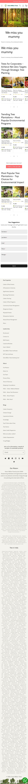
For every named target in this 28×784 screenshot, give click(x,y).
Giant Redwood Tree (21, 619)
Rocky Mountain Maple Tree (7, 715)
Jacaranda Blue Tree (5, 652)
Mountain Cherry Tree (6, 684)
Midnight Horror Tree (22, 680)
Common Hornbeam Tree (19, 595)
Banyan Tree (23, 563)
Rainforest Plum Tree (6, 708)
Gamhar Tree (14, 619)
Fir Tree (15, 616)
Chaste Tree (16, 585)
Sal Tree (17, 718)
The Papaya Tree (8, 750)
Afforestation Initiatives (9, 288)
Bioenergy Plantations (8, 295)
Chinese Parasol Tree (13, 588)
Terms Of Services (7, 381)
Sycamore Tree (11, 743)
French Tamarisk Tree (6, 619)
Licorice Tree (18, 670)
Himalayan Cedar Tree (21, 631)
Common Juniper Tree (7, 596)
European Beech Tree (6, 611)
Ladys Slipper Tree (7, 666)
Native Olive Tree (18, 688)
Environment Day (21, 538)
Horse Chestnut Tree (6, 635)
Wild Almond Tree (22, 765)
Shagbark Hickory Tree (21, 725)
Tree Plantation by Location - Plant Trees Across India (15, 500)
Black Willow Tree (10, 571)
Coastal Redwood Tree (12, 592)
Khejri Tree (16, 664)
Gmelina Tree (4, 621)
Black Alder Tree (20, 568)
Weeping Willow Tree (15, 761)
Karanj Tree (22, 661)
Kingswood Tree (12, 665)
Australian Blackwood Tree (10, 559)
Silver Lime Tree (20, 729)
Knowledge (6, 419)
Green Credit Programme (9, 430)
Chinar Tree (14, 587)
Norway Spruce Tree (5, 690)
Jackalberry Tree (14, 652)
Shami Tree (11, 726)
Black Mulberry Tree (19, 569)
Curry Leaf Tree (14, 600)
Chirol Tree (21, 589)
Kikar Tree (6, 665)
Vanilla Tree (23, 757)
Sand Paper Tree (6, 719)
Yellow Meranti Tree (18, 769)
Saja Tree (13, 718)
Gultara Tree (11, 628)
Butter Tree (13, 576)
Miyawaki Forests (7, 312)
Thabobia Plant (18, 746)
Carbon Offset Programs (9, 302)
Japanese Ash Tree (13, 653)
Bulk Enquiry (6, 340)
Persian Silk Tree (16, 698)
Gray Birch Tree (12, 624)
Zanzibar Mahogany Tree (21, 771)
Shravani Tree (16, 727)
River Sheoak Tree (21, 714)
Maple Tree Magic (7, 677)
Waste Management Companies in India (9, 542)
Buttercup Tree (18, 576)
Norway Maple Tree (22, 689)
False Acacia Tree (16, 613)
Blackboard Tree (18, 571)
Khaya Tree (11, 664)
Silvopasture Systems (8, 316)
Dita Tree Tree (16, 603)
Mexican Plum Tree (13, 680)
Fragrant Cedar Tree (21, 617)
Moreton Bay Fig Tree (6, 682)
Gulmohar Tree (4, 628)
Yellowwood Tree (18, 770)
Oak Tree (18, 690)
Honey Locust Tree (21, 633)
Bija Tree (9, 568)
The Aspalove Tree (9, 747)
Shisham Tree (10, 727)
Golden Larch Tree (14, 623)
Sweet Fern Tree (22, 742)
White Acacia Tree (12, 762)
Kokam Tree (18, 665)
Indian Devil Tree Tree (6, 640)
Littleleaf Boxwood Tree (12, 672)
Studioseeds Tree (8, 739)
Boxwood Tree (15, 572)
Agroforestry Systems (8, 291)
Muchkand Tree (16, 685)
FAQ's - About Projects (8, 395)
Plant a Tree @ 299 (14, 166)
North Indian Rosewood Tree (12, 689)
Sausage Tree (17, 722)
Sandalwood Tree (13, 719)
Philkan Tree (16, 700)
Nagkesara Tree (17, 686)
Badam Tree (4, 562)
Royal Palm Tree (18, 717)
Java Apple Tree (22, 657)
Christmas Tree (15, 591)
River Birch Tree (5, 714)
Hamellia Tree (7, 629)
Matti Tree (18, 677)
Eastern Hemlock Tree (20, 605)
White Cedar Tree (20, 762)
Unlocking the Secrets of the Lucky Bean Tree (11, 757)
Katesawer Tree (16, 662)
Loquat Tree (6, 673)
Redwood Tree (23, 713)
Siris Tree (8, 730)
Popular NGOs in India (7, 536)
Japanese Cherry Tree (15, 654)
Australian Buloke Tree (20, 559)
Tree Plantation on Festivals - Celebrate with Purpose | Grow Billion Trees (13, 511)
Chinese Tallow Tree (5, 589)
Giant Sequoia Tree (5, 620)
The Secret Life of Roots (9, 751)
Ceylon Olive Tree (9, 584)
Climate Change (7, 412)
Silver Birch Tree (7, 729)
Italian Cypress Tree (14, 650)
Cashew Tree (11, 581)
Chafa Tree (16, 584)
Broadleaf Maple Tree (15, 573)
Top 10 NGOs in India (12, 537)
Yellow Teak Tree (11, 770)
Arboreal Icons (21, 556)
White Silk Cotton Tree (13, 765)
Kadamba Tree (21, 660)
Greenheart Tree (11, 625)
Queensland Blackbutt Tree (20, 704)
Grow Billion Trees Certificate (10, 350)
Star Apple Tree (18, 737)
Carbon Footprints (7, 409)
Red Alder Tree (14, 708)
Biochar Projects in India (20, 541)
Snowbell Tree (23, 731)
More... (4, 323)
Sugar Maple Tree (15, 739)
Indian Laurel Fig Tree (6, 642)
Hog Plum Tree (8, 633)
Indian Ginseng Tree (13, 641)
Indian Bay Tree (23, 635)
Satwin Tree (11, 722)
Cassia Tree (16, 581)
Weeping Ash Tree (21, 759)
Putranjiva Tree (11, 704)
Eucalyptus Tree (13, 609)
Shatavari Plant (17, 726)
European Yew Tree (20, 612)
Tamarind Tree (6, 745)
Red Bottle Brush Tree (13, 709)
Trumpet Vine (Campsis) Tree (15, 754)
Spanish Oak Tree (15, 735)
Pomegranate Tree (14, 701)
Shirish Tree (4, 727)
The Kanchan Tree (11, 749)
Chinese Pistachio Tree (22, 588)
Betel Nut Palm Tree (10, 567)
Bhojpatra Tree (18, 567)
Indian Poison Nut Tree (18, 645)
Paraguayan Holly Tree (14, 696)
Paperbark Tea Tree (5, 696)
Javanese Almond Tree (6, 658)
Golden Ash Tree (12, 621)
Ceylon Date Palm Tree (14, 583)
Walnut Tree (20, 758)
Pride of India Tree (11, 702)
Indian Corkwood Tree (20, 638)
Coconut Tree (9, 593)
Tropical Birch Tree (5, 754)
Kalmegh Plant (10, 661)
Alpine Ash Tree (17, 554)
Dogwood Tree (5, 604)
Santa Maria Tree (21, 719)
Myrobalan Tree (5, 686)
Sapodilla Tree (6, 721)
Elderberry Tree (7, 608)
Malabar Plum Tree (17, 674)
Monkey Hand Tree (11, 681)
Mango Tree (6, 676)
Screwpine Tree (23, 723)
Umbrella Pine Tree (21, 755)
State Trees (24, 737)
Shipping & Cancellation (9, 385)
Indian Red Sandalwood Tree (13, 646)
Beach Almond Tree (10, 565)
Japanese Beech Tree (22, 653)
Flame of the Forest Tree (12, 617)
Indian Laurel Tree (15, 642)
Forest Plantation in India (12, 538)
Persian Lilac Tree (8, 698)
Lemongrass (12, 670)
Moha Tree (5, 681)
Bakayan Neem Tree (21, 562)
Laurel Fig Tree (12, 668)
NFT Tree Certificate (8, 354)
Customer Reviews (7, 343)
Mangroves (20, 676)
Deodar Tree (4, 601)
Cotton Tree (10, 597)
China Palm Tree (8, 587)
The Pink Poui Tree (15, 750)
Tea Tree (12, 745)
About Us (5, 371)
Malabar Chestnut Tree (8, 674)
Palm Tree (12, 693)
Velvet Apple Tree (5, 758)
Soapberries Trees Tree (14, 733)
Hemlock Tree (7, 631)
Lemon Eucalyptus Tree (11, 669)
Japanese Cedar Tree (6, 654)
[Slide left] (10, 107)
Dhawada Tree (9, 603)
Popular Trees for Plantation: (7, 551)
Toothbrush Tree (23, 753)
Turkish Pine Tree (13, 755)
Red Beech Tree (21, 708)
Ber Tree (4, 567)
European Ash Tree (21, 609)
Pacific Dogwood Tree (15, 692)
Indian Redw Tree (23, 646)
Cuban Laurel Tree (15, 599)
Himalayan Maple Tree (15, 632)
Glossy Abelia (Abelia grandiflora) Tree (18, 620)
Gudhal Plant (23, 625)
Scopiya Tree (16, 723)
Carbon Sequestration (8, 437)
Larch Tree (14, 666)
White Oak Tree (20, 763)
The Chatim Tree (17, 747)
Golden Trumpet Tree (23, 623)
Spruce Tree (12, 737)
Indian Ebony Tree (14, 640)
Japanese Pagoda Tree (17, 656)
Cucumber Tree (7, 600)
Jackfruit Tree (20, 652)
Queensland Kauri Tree (6, 705)
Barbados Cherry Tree (18, 564)
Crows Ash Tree (7, 599)
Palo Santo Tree (18, 693)
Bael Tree (9, 562)
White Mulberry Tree (12, 763)
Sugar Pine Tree (23, 739)
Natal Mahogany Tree (9, 688)
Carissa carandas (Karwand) (16, 580)
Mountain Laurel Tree (8, 685)
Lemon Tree (19, 669)
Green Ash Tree (19, 624)
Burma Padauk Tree (22, 575)
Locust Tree (20, 672)
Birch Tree (14, 568)
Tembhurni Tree (11, 746)
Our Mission (6, 367)
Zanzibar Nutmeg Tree (11, 773)
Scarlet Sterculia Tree (8, 723)
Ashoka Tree (20, 558)
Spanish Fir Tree (8, 735)
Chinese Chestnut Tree (21, 587)
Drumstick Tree (18, 604)
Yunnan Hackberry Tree (10, 771)
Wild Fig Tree (21, 766)
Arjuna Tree (15, 558)
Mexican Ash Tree (12, 678)
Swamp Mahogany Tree (12, 741)
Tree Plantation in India (16, 536)
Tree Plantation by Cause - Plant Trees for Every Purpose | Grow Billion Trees (14, 499)
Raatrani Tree (18, 706)
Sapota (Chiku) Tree (13, 721)
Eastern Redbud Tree (6, 607)
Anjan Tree (15, 555)
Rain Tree (23, 706)
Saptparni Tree (21, 721)
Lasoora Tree (20, 666)
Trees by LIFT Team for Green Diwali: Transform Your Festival (7, 91)
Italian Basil (7, 650)
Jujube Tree (21, 658)
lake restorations (22, 539)
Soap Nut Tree (5, 733)
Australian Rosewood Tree (8, 560)
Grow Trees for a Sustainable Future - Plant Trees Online (12, 488)
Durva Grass (13, 605)
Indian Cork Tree (12, 638)
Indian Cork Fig (20, 637)
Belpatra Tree (23, 565)
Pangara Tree (12, 694)
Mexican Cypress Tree (21, 678)
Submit (14, 266)
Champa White (21, 584)
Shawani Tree (23, 726)
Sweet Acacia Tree (21, 741)
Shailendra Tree (4, 726)
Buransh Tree (15, 575)
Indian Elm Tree (23, 640)
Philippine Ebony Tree (8, 700)
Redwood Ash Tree (15, 713)
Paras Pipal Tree (23, 696)
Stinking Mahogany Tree (15, 738)
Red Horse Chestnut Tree (18, 710)
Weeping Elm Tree (6, 761)
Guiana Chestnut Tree (13, 627)
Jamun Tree (7, 653)
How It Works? (6, 347)
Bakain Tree (15, 562)
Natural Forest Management (10, 319)
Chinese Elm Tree (5, 588)
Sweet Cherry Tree (5, 742)
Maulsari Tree (24, 677)
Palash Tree (7, 693)
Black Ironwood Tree (10, 569)
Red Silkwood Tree (7, 713)
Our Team (5, 374)
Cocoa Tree (4, 593)
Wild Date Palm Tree (13, 766)
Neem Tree (24, 688)
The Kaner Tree (19, 749)
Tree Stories (6, 427)
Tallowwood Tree (19, 743)
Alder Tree (11, 554)
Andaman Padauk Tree (7, 555)
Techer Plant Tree (23, 745)
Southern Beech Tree (6, 734)
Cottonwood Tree (17, 597)
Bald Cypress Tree (5, 563)
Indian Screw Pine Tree (16, 648)
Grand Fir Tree (5, 624)
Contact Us (6, 336)
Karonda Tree (4, 662)
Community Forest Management (11, 305)
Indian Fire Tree (6, 641)
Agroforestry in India (14, 539)
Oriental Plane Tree (6, 692)
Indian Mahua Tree (8, 644)
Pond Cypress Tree (22, 701)
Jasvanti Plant (15, 657)
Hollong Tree (14, 633)
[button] (1, 5)
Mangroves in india (5, 539)
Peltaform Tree (10, 697)
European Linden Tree (12, 612)
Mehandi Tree (5, 678)
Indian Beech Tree (6, 636)
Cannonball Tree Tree (14, 579)
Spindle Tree (22, 735)
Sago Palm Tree (7, 718)
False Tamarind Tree (15, 615)
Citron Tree (5, 592)
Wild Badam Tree (5, 766)
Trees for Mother (17, 140)
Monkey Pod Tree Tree (20, 681)
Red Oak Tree (9, 711)
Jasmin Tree (10, 657)
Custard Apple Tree (21, 600)
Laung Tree (6, 668)
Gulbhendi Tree (21, 627)
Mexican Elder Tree (5, 680)
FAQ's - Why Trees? (8, 399)
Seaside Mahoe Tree (6, 725)
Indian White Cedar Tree (8, 649)
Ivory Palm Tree (22, 650)
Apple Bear (20, 555)
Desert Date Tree (10, 601)
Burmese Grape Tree (5, 576)
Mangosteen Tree (13, 676)
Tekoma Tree (4, 746)
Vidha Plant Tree (13, 758)
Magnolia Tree (20, 673)
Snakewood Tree (9, 731)
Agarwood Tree (22, 552)
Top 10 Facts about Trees (9, 423)
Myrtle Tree (11, 686)
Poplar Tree (4, 702)
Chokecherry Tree (8, 591)
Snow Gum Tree (17, 731)
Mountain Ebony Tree (15, 684)
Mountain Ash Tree (21, 682)
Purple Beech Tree (19, 702)
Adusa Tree (7, 552)
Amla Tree (23, 554)
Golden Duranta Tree (5, 623)
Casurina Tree (6, 583)
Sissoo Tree (13, 730)
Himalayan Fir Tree (5, 632)
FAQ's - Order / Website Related (11, 388)
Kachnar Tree (14, 660)
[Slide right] (17, 107)
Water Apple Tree (8, 759)
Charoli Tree (10, 585)
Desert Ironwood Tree (19, 601)
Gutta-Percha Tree (17, 628)
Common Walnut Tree (17, 596)
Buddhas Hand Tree (8, 575)
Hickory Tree (13, 631)
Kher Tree (21, 664)
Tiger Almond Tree (10, 753)
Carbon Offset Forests (8, 284)
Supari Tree (5, 741)
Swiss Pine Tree (5, 743)
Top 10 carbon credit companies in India (15, 543)
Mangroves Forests (7, 309)
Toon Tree (16, 753)
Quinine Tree (12, 706)
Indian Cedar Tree (21, 636)
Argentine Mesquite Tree (6, 558)
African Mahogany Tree (14, 552)
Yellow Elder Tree (10, 769)
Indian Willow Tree (18, 649)
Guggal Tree (6, 627)
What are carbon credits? (9, 434)
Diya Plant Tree (23, 603)
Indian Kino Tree (22, 641)
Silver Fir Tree (13, 729)
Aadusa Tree (16, 551)
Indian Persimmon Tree (8, 645)
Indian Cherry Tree (4, 637)
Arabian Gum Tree (14, 556)
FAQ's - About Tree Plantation (10, 392)
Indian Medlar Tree (16, 644)
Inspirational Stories (8, 416)
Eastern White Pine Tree (15, 607)
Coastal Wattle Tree (21, 592)
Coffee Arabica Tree (17, 593)
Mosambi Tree (14, 682)
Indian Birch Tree (14, 636)
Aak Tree (21, 551)
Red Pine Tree (16, 711)
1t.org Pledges (6, 441)
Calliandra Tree (10, 577)
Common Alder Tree (9, 595)
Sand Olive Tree (23, 718)
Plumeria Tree (6, 701)
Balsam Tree (11, 563)
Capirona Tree (21, 579)
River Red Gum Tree (13, 714)
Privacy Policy (6, 378)
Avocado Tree (16, 560)
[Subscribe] (23, 452)
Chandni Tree (4, 585)
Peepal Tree (4, 697)
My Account (6, 333)
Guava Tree (18, 625)
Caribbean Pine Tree (6, 580)
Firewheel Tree (20, 616)
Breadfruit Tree (7, 573)
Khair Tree (6, 664)
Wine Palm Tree (20, 767)
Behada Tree (17, 565)
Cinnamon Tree (22, 591)
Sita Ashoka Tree (19, 730)
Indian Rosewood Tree (6, 648)
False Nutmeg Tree (7, 615)
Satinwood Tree (5, 722)
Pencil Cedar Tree (17, 697)
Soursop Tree (21, 733)
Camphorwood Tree (18, 577)
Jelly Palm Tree (14, 658)
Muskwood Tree (23, 685)
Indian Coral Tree (13, 637)
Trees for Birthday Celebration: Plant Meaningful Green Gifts (7, 142)
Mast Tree (13, 677)
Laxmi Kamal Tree (19, 668)
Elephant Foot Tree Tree (16, 608)
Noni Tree (4, 689)
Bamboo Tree (17, 563)
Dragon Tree (11, 604)
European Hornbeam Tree (16, 611)
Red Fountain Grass (9, 710)
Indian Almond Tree (14, 635)
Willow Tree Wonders (12, 767)
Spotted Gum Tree (5, 737)
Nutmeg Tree (13, 690)
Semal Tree (13, 725)
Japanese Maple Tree (8, 656)
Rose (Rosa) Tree (17, 715)
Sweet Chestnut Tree (14, 742)
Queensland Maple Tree (16, 705)
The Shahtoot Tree (18, 751)
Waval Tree (15, 759)
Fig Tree (11, 616)
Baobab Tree (10, 564)
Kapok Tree (17, 661)
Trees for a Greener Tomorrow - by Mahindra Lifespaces (18, 91)
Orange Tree (23, 690)
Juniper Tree (9, 660)
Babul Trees (22, 560)
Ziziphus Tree (18, 773)
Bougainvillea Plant (7, 572)
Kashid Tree (10, 662)
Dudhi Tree (7, 605)
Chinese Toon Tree (13, 589)
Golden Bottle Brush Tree (20, 621)
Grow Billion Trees (16, 776)
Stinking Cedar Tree (6, 738)
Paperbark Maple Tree (20, 694)
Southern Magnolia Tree (15, 734)
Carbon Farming (7, 298)
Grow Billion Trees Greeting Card (11, 357)
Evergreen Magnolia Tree (6, 613)
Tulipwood (7, 755)
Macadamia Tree (13, 673)
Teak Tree (16, 745)
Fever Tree (7, 616)
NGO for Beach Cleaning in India (8, 541)
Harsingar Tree (13, 629)
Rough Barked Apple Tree (9, 717)
